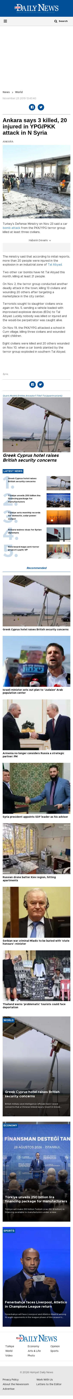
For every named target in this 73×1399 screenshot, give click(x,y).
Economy (33, 1346)
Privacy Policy (11, 1380)
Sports (54, 1351)
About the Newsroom (16, 1384)
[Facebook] (32, 107)
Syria (5, 374)
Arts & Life (34, 1351)
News (6, 92)
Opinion (55, 1346)
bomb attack (11, 228)
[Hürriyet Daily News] (36, 8)
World (19, 92)
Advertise (9, 1389)
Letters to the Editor (48, 1384)
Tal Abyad (55, 264)
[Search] (55, 21)
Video (9, 1355)
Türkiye (9, 1346)
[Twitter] (41, 107)
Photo (31, 1355)
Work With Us (44, 1380)
